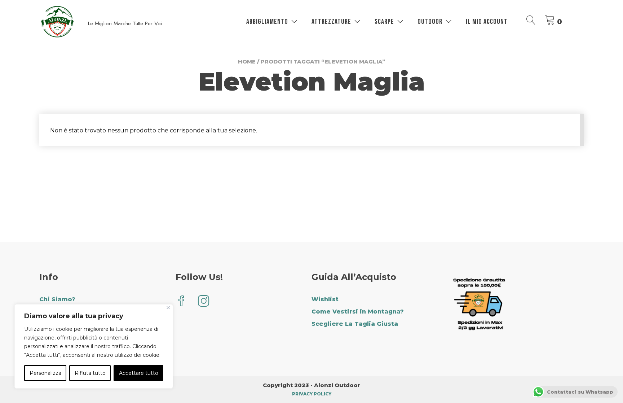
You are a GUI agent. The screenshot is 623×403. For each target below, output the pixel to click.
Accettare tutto (138, 373)
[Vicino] (168, 307)
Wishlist (325, 299)
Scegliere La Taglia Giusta (355, 323)
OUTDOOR (429, 21)
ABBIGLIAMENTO (267, 21)
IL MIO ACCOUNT (487, 21)
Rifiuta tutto (90, 373)
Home (247, 61)
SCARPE (384, 21)
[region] (93, 346)
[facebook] (181, 301)
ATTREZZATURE (331, 21)
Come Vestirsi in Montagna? (358, 311)
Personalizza (45, 373)
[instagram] (203, 301)
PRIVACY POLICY (311, 394)
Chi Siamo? (57, 299)
